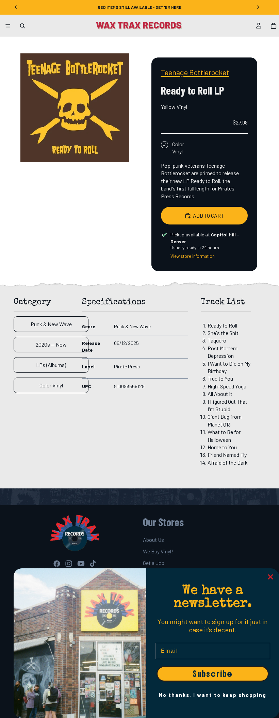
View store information (192, 256)
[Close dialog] (270, 577)
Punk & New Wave (51, 324)
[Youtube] (81, 564)
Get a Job (153, 563)
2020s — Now (51, 344)
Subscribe (213, 674)
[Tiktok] (93, 564)
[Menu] (8, 26)
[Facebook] (57, 564)
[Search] (22, 25)
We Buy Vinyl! (158, 551)
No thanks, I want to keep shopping (212, 695)
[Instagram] (69, 564)
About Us (153, 539)
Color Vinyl (51, 385)
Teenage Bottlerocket (195, 72)
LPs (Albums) (51, 365)
